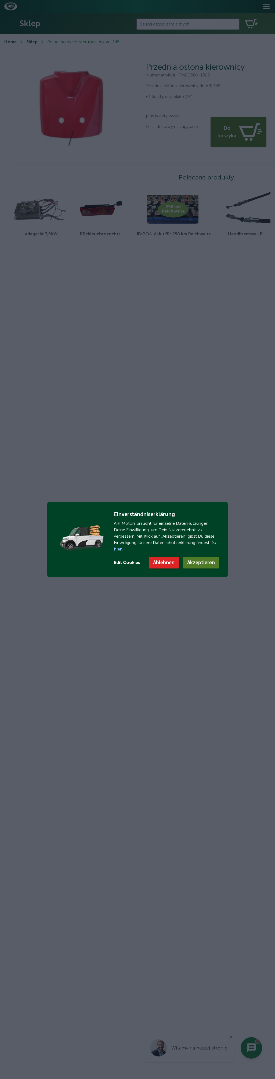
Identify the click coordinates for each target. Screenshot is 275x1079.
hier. (118, 549)
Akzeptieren (201, 563)
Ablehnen (164, 563)
